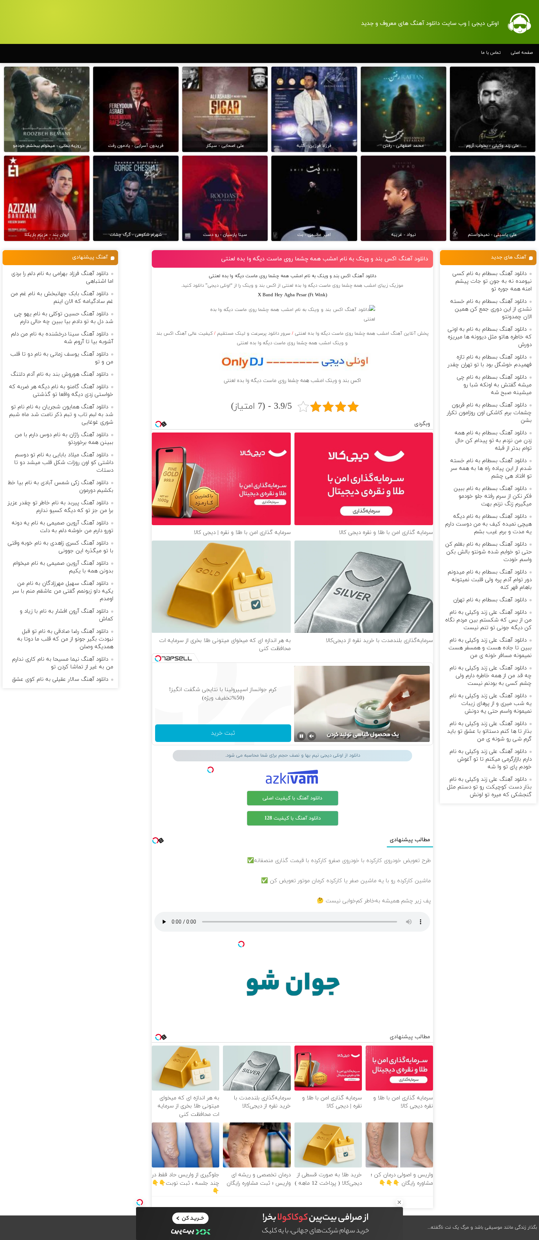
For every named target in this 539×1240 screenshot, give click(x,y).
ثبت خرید (223, 733)
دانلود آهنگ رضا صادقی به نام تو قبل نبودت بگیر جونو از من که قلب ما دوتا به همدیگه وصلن (65, 639)
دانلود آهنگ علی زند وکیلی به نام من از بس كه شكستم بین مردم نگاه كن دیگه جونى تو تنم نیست (488, 620)
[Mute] (311, 736)
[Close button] (399, 1202)
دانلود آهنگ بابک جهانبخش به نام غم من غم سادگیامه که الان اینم (62, 297)
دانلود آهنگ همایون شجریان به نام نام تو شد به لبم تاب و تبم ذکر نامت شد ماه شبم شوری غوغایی (61, 414)
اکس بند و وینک (259, 285)
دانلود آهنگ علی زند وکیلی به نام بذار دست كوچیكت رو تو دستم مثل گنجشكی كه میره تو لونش (489, 787)
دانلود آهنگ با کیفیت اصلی (292, 798)
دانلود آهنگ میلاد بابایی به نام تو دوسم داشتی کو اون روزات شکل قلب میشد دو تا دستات (63, 462)
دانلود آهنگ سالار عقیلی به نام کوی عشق (60, 679)
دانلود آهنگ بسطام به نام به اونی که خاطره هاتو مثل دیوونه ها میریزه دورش (490, 337)
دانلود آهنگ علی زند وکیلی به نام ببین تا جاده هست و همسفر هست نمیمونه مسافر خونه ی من (490, 648)
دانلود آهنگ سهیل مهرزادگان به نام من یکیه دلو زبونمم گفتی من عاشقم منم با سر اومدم (62, 591)
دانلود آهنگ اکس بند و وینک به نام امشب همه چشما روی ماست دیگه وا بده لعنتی (324, 259)
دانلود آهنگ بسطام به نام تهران (490, 600)
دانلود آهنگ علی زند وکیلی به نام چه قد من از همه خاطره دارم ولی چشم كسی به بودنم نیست (491, 675)
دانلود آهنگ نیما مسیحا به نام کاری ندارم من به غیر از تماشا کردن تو (62, 663)
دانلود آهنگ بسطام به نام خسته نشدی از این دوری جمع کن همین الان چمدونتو (491, 309)
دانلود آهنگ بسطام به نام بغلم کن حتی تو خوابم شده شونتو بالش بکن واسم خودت (488, 552)
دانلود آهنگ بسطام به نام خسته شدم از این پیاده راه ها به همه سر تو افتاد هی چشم (491, 468)
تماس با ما (491, 53)
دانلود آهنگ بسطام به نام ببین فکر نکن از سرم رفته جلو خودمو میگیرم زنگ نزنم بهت (493, 496)
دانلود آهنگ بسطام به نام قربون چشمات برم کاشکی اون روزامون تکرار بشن (489, 412)
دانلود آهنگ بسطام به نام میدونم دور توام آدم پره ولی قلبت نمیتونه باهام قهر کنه (490, 579)
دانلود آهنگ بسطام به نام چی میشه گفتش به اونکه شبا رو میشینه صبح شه (494, 385)
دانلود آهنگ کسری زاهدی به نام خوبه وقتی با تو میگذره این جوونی (60, 547)
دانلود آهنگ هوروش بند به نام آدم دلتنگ (59, 374)
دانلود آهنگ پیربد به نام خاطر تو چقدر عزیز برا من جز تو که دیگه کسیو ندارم (60, 507)
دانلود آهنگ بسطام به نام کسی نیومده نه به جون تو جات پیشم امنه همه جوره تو (492, 281)
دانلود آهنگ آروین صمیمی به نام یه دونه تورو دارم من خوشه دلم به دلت (62, 527)
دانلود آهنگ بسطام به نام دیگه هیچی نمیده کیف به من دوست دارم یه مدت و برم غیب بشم (488, 524)
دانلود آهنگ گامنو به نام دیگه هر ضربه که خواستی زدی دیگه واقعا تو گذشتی (61, 390)
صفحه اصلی (522, 53)
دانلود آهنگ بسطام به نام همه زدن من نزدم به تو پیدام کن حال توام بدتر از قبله (493, 440)
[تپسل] (139, 1202)
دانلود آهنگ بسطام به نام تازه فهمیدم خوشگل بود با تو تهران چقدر (490, 361)
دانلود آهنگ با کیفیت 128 (292, 818)
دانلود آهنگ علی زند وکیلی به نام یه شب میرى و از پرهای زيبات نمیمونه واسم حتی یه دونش (491, 703)
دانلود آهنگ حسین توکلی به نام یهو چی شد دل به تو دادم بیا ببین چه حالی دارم (63, 318)
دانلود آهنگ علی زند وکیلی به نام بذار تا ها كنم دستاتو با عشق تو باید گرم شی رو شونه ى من (489, 731)
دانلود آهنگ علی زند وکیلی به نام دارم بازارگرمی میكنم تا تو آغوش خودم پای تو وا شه (491, 759)
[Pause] (301, 736)
